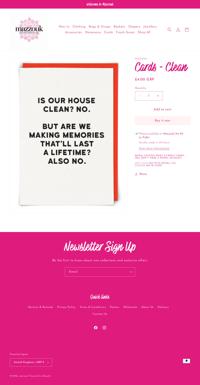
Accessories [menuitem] (73, 32)
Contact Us (100, 314)
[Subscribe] (130, 272)
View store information (154, 148)
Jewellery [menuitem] (150, 26)
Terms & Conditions (93, 307)
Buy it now (162, 120)
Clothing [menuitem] (79, 26)
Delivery (163, 307)
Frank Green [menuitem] (125, 32)
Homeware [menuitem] (93, 32)
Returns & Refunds (40, 307)
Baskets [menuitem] (119, 26)
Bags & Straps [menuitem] (100, 26)
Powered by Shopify (40, 376)
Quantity (140, 88)
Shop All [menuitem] (144, 32)
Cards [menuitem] (108, 32)
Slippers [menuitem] (134, 26)
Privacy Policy (66, 307)
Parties (114, 307)
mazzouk (23, 376)
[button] (169, 29)
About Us (147, 307)
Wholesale (130, 307)
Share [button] (143, 174)
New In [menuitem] (64, 26)
